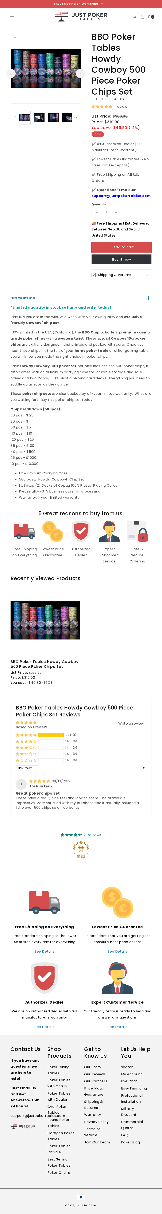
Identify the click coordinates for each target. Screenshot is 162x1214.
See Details (44, 951)
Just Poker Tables (86, 1205)
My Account (131, 1074)
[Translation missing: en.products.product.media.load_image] (25, 117)
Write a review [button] (131, 723)
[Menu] (12, 16)
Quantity (99, 204)
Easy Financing (134, 1088)
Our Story (92, 1067)
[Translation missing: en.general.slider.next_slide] (80, 73)
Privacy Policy (96, 1121)
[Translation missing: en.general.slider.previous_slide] (11, 73)
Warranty (92, 1114)
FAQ (124, 1135)
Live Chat (129, 1081)
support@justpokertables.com (121, 195)
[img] (40, 781)
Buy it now (121, 259)
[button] (134, 16)
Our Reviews (95, 1074)
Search (127, 1067)
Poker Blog (130, 1142)
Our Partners (95, 1081)
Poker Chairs (58, 1172)
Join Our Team (97, 1142)
